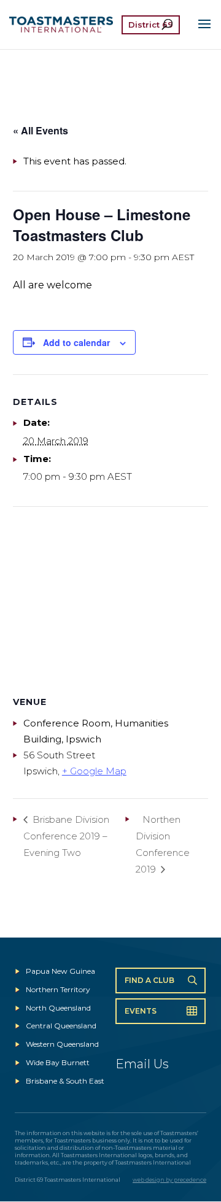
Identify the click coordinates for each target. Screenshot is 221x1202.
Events (141, 1010)
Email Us (142, 1064)
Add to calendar (76, 342)
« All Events (40, 130)
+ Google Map (94, 771)
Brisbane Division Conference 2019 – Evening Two (66, 836)
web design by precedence (169, 1179)
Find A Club (149, 980)
